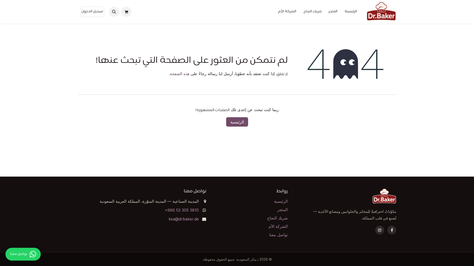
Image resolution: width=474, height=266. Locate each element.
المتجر (282, 209)
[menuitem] (351, 12)
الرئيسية (237, 121)
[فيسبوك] (391, 230)
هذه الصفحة (179, 73)
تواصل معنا (278, 234)
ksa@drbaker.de (184, 218)
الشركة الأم (278, 226)
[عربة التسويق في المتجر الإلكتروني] (126, 12)
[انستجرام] (379, 230)
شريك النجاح (277, 218)
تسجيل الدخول (92, 12)
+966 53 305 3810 (182, 210)
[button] (114, 12)
